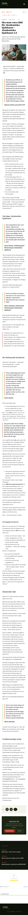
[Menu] (24, 4)
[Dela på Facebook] (11, 809)
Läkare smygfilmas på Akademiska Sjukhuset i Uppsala (13, 119)
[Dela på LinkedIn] (7, 809)
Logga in (25, 886)
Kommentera (9, 831)
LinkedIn (19, 831)
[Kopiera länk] (15, 809)
